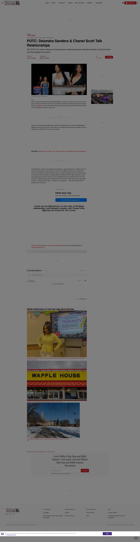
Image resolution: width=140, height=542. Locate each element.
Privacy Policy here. (11, 535)
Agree (107, 533)
